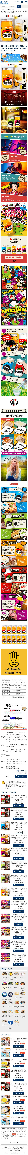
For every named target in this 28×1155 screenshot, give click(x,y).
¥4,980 (19, 815)
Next (26, 28)
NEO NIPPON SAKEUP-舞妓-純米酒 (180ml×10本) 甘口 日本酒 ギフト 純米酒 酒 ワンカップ (18, 877)
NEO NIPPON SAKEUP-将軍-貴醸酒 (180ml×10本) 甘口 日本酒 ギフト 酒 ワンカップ (18, 850)
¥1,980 (18, 1043)
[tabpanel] (14, 28)
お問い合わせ (15, 1147)
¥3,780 (19, 960)
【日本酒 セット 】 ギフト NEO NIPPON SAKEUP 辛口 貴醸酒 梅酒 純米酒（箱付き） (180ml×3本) (19, 903)
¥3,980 (19, 920)
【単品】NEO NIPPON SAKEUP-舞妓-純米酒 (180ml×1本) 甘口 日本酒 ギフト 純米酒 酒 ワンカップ (19, 863)
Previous (1, 28)
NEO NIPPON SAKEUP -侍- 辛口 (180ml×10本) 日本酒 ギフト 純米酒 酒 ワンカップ (18, 810)
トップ (2, 9)
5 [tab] (9, 41)
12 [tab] (24, 41)
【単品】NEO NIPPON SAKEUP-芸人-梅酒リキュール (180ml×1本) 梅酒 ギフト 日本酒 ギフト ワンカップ (18, 890)
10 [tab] (20, 41)
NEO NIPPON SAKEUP (10, 9)
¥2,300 (18, 1100)
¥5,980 (19, 855)
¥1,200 (18, 1053)
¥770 (18, 894)
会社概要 (10, 1150)
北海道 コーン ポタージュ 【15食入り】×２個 (19, 1060)
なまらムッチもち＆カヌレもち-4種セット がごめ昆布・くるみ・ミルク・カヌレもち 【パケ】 (18, 1040)
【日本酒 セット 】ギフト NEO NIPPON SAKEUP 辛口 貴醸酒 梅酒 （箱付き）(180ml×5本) (19, 916)
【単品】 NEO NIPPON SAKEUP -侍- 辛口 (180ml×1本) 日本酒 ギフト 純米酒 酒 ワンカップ (19, 797)
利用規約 (22, 1147)
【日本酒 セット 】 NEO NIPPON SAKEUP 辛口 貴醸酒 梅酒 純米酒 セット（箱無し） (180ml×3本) (18, 942)
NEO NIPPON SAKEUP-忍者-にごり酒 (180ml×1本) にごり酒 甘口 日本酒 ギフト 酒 (19, 824)
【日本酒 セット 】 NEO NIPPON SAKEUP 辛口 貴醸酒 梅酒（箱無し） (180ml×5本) (18, 956)
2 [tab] (3, 41)
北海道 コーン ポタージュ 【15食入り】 (19, 1097)
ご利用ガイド (7, 1147)
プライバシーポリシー (7, 1148)
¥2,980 (19, 907)
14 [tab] (13, 43)
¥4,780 (19, 934)
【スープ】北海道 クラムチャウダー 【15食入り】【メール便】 (18, 1107)
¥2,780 (19, 947)
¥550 (18, 802)
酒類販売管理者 (16, 1150)
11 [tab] (22, 41)
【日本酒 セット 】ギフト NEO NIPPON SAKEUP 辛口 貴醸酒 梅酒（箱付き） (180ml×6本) (19, 929)
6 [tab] (11, 41)
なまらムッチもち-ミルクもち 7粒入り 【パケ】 (18, 1050)
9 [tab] (18, 41)
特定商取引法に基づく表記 (20, 1148)
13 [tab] (26, 41)
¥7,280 (19, 881)
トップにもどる (14, 1142)
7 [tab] (13, 41)
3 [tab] (5, 41)
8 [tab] (16, 41)
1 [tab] (1, 41)
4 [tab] (7, 41)
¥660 (18, 841)
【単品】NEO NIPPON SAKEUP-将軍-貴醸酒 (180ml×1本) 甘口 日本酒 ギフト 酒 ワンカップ (19, 837)
